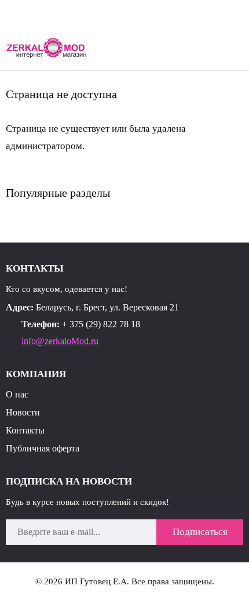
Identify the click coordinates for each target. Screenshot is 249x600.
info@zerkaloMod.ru (59, 341)
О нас (17, 394)
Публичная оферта (42, 448)
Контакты (25, 430)
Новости (23, 412)
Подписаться (200, 531)
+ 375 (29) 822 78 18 (101, 324)
